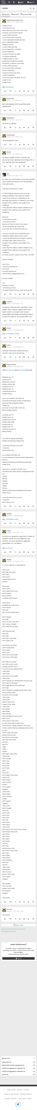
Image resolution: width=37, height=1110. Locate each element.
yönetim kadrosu (11, 1098)
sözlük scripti (11, 929)
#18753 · (15, 22)
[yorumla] (24, 91)
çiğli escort (9, 936)
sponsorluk (22, 1098)
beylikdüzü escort (12, 941)
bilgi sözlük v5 (17, 1062)
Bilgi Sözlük (3, 2)
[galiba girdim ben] (10, 106)
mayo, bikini (14, 931)
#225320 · (15, 347)
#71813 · (15, 303)
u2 (15, 565)
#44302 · (15, 175)
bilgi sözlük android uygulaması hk (17, 1065)
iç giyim (15, 929)
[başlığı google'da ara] (33, 8)
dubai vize (7, 929)
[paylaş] (15, 91)
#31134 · (15, 100)
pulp (13, 353)
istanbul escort (16, 938)
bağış (29, 1098)
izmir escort (5, 934)
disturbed (23, 370)
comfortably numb (12, 333)
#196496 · (15, 330)
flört (4, 931)
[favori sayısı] (19, 91)
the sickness (10, 370)
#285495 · (15, 366)
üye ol (31, 2)
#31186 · (15, 137)
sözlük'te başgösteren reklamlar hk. (17, 1068)
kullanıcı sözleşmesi (11, 1094)
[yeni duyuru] (34, 1058)
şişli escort (25, 938)
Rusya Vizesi (3, 929)
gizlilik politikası (26, 1094)
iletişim (19, 1090)
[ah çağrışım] (18, 333)
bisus (12, 543)
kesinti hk (17, 1074)
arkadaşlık (7, 931)
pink (10, 123)
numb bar (9, 548)
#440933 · (15, 532)
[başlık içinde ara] (30, 8)
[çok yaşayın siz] (21, 543)
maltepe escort (14, 934)
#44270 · (15, 154)
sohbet (10, 931)
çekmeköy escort (20, 936)
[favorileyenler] (28, 91)
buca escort (24, 934)
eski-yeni (6, 14)
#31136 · (15, 120)
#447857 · (15, 561)
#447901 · (15, 911)
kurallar (26, 1090)
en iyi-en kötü (26, 14)
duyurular (7, 1058)
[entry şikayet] (33, 91)
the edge (5, 565)
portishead (9, 87)
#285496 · (15, 515)
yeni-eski (16, 14)
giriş (21, 2)
